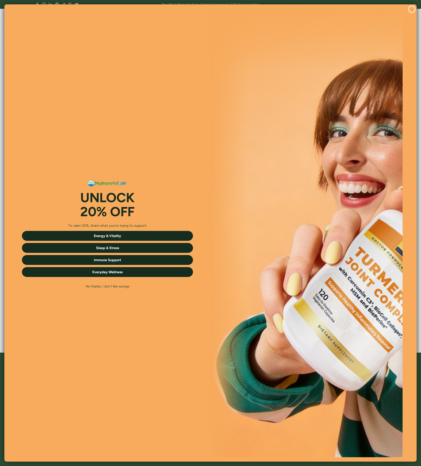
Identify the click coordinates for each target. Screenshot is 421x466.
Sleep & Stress (107, 248)
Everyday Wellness (107, 272)
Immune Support (107, 260)
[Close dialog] (412, 9)
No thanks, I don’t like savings (108, 286)
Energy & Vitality (107, 236)
